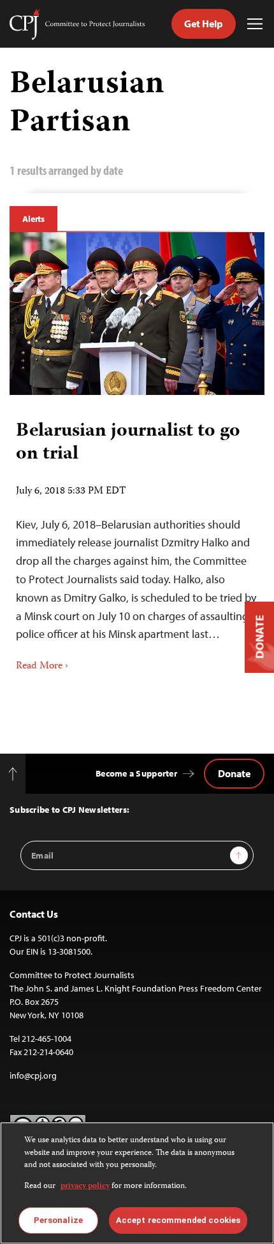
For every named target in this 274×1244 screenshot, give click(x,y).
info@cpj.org (33, 1075)
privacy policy (85, 1186)
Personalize (58, 1220)
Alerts (33, 219)
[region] (137, 1183)
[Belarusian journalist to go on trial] (137, 313)
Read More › (42, 666)
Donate (234, 773)
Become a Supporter (136, 773)
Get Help (203, 23)
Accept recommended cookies (178, 1220)
